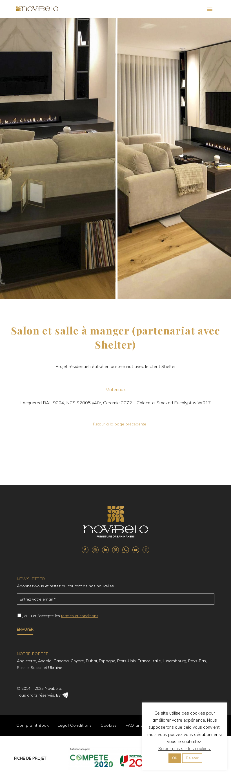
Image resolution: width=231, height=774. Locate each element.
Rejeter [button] (192, 758)
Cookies (109, 725)
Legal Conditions (75, 725)
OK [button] (174, 758)
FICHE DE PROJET (30, 758)
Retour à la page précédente (119, 424)
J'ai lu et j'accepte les (60, 615)
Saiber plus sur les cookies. (184, 748)
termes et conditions (79, 615)
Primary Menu (210, 9)
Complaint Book (32, 725)
